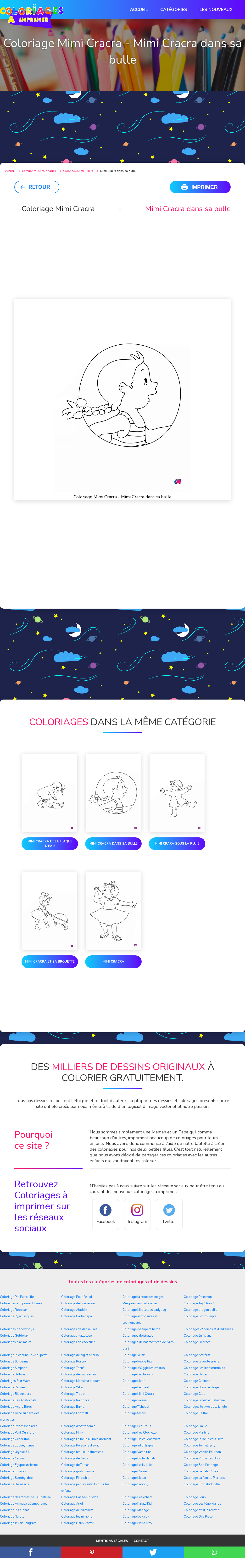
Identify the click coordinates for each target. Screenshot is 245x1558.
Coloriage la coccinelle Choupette (23, 1355)
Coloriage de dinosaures (78, 1374)
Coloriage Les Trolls (136, 1426)
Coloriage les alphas (14, 1510)
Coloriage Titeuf (72, 1368)
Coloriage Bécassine (14, 1484)
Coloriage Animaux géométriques (23, 1504)
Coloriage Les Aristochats (18, 1400)
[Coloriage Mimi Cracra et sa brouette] (50, 912)
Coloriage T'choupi (135, 1407)
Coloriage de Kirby (135, 1516)
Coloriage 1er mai (12, 1458)
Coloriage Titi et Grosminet (141, 1439)
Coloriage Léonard (135, 1387)
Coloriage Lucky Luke (137, 1465)
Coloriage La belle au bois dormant (86, 1439)
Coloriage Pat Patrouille (17, 1297)
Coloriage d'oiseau (135, 1471)
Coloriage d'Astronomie (78, 1426)
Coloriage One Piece (198, 1516)
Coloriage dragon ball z (200, 1310)
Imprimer (204, 187)
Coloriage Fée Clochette (139, 1432)
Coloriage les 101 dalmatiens (82, 1452)
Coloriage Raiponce (75, 1400)
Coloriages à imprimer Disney (21, 1303)
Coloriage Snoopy (135, 1484)
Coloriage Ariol (72, 1504)
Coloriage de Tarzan (75, 1465)
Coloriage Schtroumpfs (200, 1316)
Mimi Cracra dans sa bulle (113, 843)
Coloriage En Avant (197, 1336)
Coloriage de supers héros (141, 1329)
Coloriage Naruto (12, 1516)
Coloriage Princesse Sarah (18, 1426)
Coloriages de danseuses (79, 1329)
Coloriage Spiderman (15, 1361)
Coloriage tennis (134, 1413)
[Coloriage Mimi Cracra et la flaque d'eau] (50, 794)
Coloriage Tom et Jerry (199, 1445)
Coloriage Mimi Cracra (138, 1394)
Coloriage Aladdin (74, 1310)
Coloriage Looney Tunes (17, 1445)
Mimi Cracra (113, 961)
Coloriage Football (74, 1413)
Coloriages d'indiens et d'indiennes (208, 1329)
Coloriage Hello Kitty (137, 1523)
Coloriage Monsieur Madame (81, 1381)
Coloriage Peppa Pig (137, 1361)
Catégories (173, 9)
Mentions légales (112, 1541)
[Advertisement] (122, 117)
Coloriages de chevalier (78, 1342)
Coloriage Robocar (13, 1310)
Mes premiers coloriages (140, 1303)
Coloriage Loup (195, 1497)
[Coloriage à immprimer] (31, 17)
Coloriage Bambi (73, 1407)
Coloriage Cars (194, 1394)
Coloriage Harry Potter (77, 1523)
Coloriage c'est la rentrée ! (202, 1510)
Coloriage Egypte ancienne (19, 1465)
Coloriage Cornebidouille (202, 1484)
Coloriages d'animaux (15, 1342)
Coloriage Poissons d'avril (80, 1445)
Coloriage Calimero (198, 1381)
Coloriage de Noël (13, 1374)
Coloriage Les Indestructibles (204, 1368)
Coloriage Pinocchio (75, 1478)
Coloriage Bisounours (15, 1394)
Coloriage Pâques (12, 1387)
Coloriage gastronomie (77, 1471)
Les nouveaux (216, 9)
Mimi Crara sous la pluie (177, 843)
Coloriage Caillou (196, 1413)
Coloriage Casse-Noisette (79, 1497)
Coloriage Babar (195, 1374)
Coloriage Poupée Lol (76, 1297)
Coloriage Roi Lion (74, 1361)
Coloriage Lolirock (13, 1471)
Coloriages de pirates (137, 1336)
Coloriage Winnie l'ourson (202, 1452)
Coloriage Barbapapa (76, 1316)
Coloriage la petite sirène (201, 1361)
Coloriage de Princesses (78, 1303)
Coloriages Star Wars (15, 1381)
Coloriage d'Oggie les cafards (143, 1368)
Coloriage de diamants (77, 1510)
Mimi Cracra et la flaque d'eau (50, 843)
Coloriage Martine (196, 1432)
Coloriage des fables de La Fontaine (25, 1497)
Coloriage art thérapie (137, 1445)
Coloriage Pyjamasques (17, 1316)
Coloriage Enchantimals (139, 1458)
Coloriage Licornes (197, 1342)
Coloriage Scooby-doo (16, 1478)
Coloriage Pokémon (198, 1297)
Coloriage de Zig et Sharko (80, 1355)
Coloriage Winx (133, 1355)
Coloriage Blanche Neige (201, 1387)
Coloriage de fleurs (75, 1458)
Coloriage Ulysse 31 (14, 1452)
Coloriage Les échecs (137, 1497)
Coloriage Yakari (72, 1387)
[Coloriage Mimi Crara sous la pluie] (177, 794)
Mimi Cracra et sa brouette (50, 961)
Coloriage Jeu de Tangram (18, 1523)
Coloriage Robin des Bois (202, 1458)
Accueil (139, 9)
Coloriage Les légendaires (202, 1504)
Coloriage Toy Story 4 (199, 1303)
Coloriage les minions (76, 1516)
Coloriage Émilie (195, 1426)
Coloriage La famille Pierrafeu (205, 1478)
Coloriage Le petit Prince (201, 1471)
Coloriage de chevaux (137, 1374)
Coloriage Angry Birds (16, 1407)
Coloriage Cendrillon (15, 1439)
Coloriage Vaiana (134, 1400)
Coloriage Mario (133, 1381)
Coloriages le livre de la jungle (205, 1407)
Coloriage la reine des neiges (143, 1297)
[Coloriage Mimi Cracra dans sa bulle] (113, 794)
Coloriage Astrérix (197, 1355)
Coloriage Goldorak (14, 1336)
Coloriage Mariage (135, 1510)
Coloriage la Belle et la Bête (203, 1439)
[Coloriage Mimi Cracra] (113, 912)
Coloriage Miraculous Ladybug (144, 1310)
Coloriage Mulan (134, 1478)
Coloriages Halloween (77, 1336)
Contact (141, 1541)
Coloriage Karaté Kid (137, 1504)
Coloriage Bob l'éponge (201, 1465)
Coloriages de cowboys (17, 1329)
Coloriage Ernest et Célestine (204, 1400)
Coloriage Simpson (13, 1368)
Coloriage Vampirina (136, 1452)
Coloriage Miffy (72, 1432)
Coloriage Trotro (73, 1394)
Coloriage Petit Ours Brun (18, 1432)
